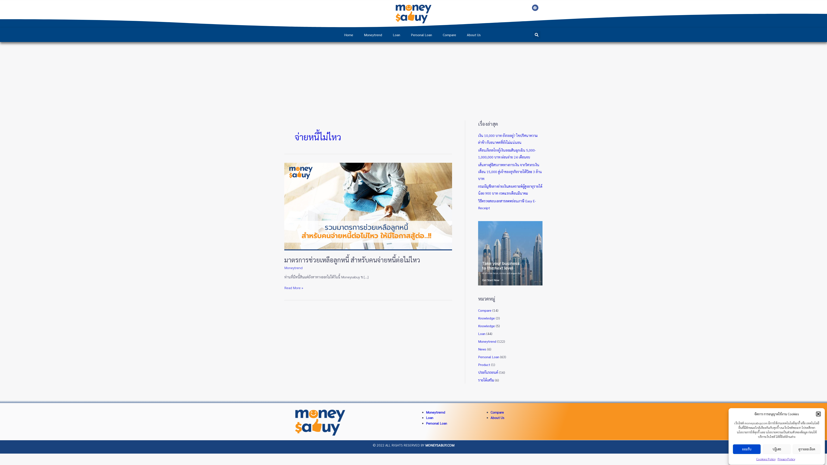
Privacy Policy (786, 459)
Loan (396, 35)
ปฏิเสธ (777, 449)
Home (348, 35)
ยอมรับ (746, 449)
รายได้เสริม (486, 380)
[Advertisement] (413, 74)
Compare (449, 35)
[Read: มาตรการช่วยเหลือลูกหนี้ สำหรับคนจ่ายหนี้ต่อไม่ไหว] (368, 206)
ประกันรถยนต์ (488, 372)
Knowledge (486, 318)
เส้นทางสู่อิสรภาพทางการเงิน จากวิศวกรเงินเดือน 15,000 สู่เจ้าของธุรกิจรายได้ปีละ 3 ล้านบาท (510, 172)
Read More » (293, 287)
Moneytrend (373, 35)
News (482, 349)
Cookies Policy (766, 459)
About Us (474, 35)
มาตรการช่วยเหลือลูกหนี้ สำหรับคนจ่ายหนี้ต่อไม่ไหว (352, 260)
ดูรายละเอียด (806, 449)
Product (484, 364)
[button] (818, 414)
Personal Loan (421, 35)
